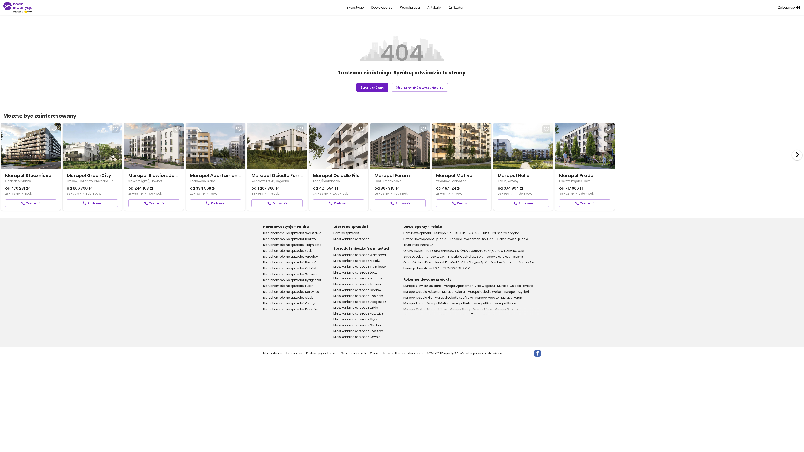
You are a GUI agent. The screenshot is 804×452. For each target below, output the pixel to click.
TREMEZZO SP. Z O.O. (457, 268)
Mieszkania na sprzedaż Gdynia (356, 337)
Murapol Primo (413, 303)
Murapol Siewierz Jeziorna (422, 286)
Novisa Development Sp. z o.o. (425, 239)
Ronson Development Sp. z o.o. (472, 239)
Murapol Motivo (438, 303)
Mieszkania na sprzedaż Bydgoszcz (359, 302)
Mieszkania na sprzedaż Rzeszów (358, 331)
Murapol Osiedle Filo (417, 297)
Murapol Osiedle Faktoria (421, 292)
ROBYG (474, 233)
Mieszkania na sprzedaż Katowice (358, 313)
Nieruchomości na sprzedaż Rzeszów (290, 309)
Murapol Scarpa (506, 309)
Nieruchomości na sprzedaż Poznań (289, 262)
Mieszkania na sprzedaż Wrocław (358, 278)
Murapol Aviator (453, 292)
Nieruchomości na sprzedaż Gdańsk (290, 268)
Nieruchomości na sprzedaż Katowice (291, 292)
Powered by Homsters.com (403, 353)
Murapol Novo (437, 309)
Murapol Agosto (487, 297)
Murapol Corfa (414, 309)
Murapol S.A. (443, 233)
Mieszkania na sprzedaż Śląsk (355, 319)
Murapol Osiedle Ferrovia (515, 286)
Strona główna (372, 87)
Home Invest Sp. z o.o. (513, 239)
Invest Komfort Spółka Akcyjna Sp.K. (461, 262)
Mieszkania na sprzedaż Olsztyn (357, 325)
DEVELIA (460, 233)
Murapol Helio (461, 303)
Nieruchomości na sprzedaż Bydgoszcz (292, 280)
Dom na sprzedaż (346, 233)
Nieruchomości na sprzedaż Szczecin (290, 274)
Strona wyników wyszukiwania (420, 87)
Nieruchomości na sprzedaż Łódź (287, 251)
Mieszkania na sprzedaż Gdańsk (357, 290)
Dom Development (417, 233)
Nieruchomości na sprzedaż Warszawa (292, 233)
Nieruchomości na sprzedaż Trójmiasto (292, 245)
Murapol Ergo (482, 309)
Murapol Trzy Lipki (516, 292)
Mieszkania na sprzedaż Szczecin (358, 296)
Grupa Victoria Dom (417, 262)
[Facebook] (537, 353)
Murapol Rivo (483, 303)
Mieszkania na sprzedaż (351, 239)
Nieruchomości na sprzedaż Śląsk (288, 297)
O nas (374, 353)
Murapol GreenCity (475, 315)
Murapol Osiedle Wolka (484, 292)
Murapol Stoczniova (444, 315)
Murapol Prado (505, 303)
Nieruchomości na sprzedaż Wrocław (291, 256)
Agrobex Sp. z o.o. (502, 262)
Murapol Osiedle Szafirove (454, 297)
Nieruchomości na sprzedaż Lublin (288, 286)
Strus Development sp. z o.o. (424, 256)
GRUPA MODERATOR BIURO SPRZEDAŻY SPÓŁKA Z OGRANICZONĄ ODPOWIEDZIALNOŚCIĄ (463, 251)
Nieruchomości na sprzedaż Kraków (289, 239)
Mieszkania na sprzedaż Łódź (355, 272)
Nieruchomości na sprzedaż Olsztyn (289, 303)
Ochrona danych (353, 353)
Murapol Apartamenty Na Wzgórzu (469, 286)
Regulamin (294, 353)
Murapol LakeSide (504, 315)
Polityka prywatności (321, 353)
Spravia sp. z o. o (498, 256)
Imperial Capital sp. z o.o (465, 256)
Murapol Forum (512, 297)
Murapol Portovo (415, 315)
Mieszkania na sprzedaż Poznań (357, 284)
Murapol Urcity (460, 309)
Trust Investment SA (418, 245)
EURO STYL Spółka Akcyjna (500, 233)
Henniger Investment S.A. (421, 268)
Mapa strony (272, 353)
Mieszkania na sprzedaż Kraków (356, 261)
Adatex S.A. (526, 262)
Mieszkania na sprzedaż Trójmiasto (359, 267)
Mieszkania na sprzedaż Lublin (355, 308)
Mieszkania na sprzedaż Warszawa (359, 255)
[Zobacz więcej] (472, 313)
